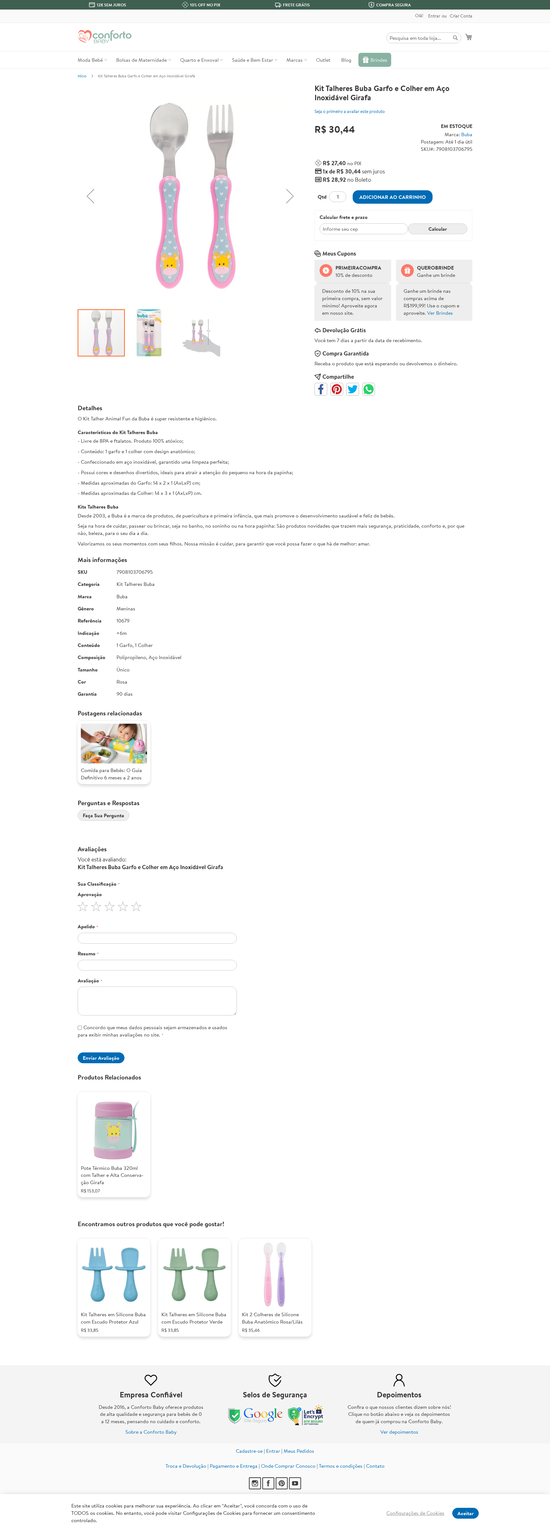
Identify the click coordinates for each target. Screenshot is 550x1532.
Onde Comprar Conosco (288, 1465)
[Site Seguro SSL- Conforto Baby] (306, 1423)
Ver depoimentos (399, 1431)
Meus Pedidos (299, 1450)
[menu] (275, 60)
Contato (375, 1465)
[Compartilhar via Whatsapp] (368, 389)
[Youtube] (295, 1487)
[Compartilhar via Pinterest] (336, 389)
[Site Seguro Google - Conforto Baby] (256, 1423)
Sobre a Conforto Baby (151, 1431)
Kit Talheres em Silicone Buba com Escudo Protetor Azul (113, 1318)
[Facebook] (269, 1487)
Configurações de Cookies (415, 1512)
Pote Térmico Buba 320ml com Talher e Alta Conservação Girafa (112, 1175)
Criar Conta (461, 16)
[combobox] (423, 37)
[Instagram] (255, 1487)
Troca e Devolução (186, 1465)
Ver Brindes (440, 312)
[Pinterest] (282, 1487)
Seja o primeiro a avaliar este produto (349, 111)
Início (82, 76)
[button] (90, 196)
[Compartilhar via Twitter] (352, 389)
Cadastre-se (249, 1450)
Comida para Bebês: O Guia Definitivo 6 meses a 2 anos (111, 774)
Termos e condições (341, 1465)
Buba (466, 134)
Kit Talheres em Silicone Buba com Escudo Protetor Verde (193, 1318)
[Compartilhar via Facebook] (320, 389)
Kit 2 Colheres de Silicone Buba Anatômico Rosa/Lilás (272, 1318)
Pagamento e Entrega (233, 1465)
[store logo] (105, 36)
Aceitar (465, 1513)
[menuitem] (91, 60)
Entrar (434, 16)
